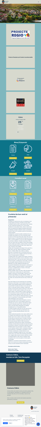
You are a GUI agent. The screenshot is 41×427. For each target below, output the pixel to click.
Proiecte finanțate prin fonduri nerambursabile (20, 57)
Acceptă (5, 423)
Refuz (10, 423)
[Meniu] (38, 1)
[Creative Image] (20, 80)
